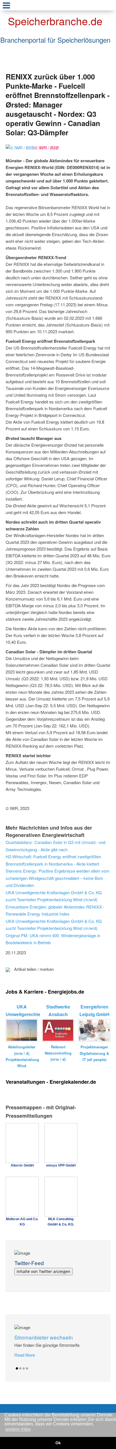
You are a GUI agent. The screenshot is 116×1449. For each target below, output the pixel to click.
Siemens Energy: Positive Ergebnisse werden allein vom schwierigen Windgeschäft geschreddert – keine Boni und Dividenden (58, 878)
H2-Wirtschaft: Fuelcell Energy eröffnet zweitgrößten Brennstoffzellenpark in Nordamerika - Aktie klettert (53, 860)
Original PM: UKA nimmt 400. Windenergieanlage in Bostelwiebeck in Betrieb (53, 939)
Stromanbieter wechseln (43, 1337)
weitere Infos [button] (18, 1429)
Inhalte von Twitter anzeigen (43, 1271)
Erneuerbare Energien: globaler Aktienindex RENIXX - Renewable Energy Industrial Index (55, 910)
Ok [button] (58, 1443)
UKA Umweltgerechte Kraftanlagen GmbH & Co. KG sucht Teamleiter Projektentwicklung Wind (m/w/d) (54, 896)
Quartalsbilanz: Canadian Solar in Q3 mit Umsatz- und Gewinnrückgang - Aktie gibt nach (55, 845)
